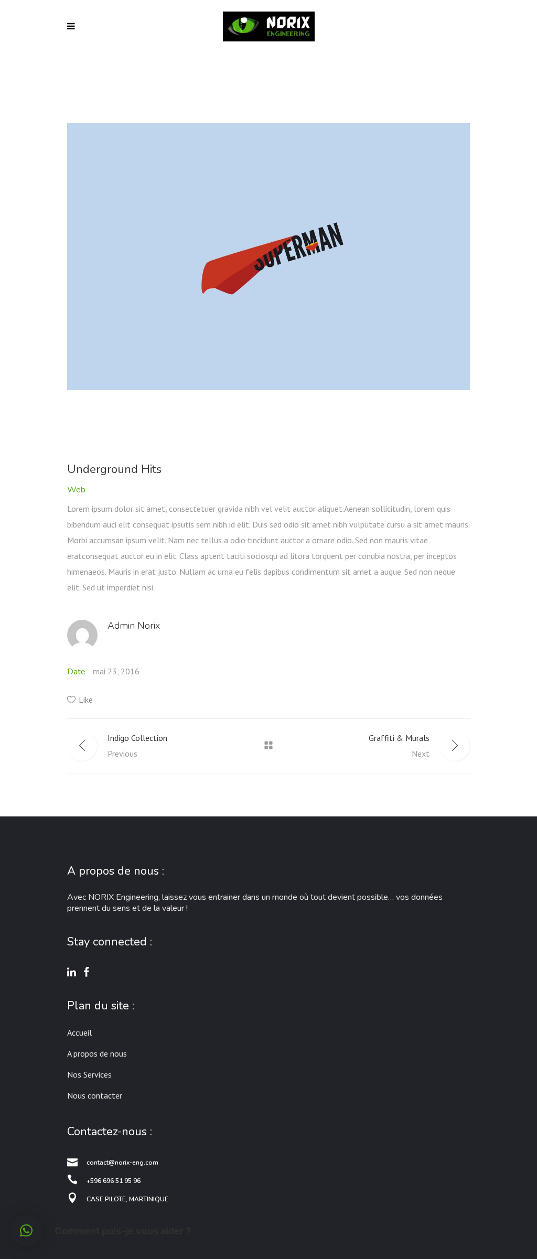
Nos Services (89, 1074)
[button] (26, 1230)
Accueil (79, 1032)
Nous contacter (94, 1095)
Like (86, 699)
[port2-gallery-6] (268, 256)
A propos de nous (97, 1053)
